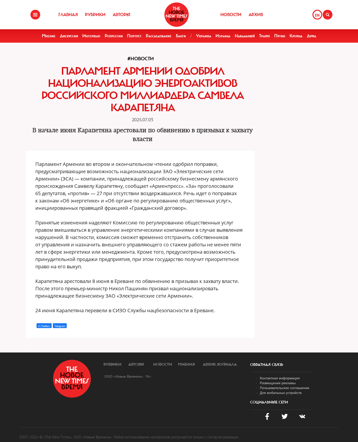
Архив (256, 14)
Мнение (49, 36)
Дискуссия (69, 36)
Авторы (121, 14)
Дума (311, 36)
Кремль (296, 36)
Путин (279, 36)
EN (317, 15)
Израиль (223, 36)
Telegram (59, 326)
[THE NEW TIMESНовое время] (176, 14)
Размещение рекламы (278, 382)
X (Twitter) (44, 326)
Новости (230, 14)
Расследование (158, 36)
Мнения (186, 364)
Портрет (134, 36)
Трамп (264, 36)
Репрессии (114, 36)
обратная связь (266, 364)
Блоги (181, 36)
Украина (203, 36)
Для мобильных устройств (280, 392)
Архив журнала (220, 364)
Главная (68, 14)
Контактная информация (280, 377)
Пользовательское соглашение (284, 387)
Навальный (245, 36)
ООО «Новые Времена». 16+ (127, 376)
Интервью (91, 36)
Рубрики (95, 14)
